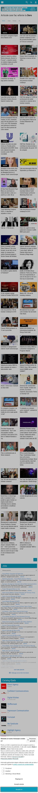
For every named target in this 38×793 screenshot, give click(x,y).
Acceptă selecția (19, 784)
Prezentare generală (32, 740)
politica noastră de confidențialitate (23, 764)
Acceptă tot (19, 789)
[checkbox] (6, 768)
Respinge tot (19, 779)
